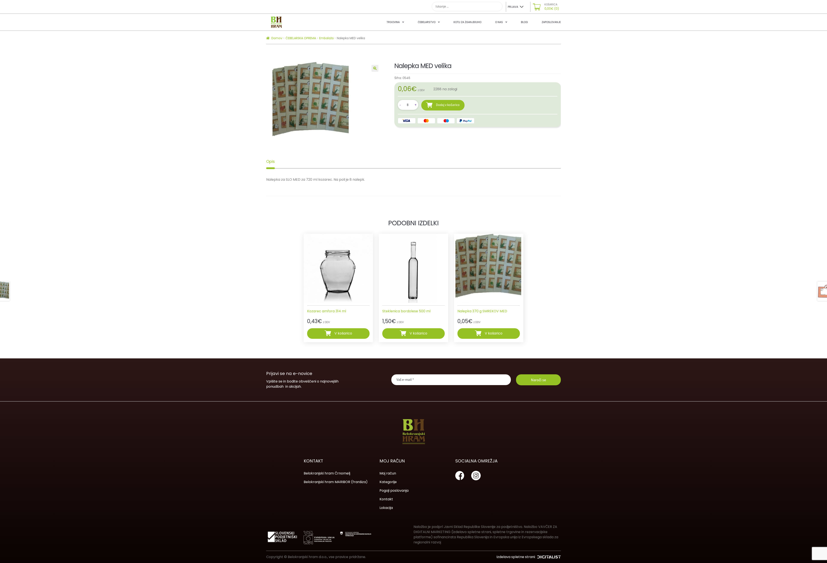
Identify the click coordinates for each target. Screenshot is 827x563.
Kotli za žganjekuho (467, 22)
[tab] (270, 161)
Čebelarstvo (426, 22)
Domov (276, 38)
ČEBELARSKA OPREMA (301, 38)
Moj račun (387, 473)
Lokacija (386, 507)
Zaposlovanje (551, 22)
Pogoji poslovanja (394, 490)
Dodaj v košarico (448, 105)
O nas (499, 22)
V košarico (343, 333)
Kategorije (388, 481)
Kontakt (386, 499)
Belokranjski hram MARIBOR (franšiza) (336, 481)
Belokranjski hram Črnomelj (327, 473)
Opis (270, 161)
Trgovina (393, 22)
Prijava (513, 7)
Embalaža (326, 38)
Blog (524, 22)
